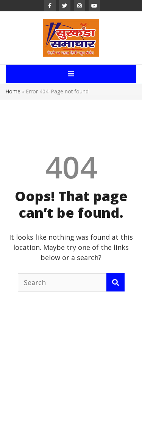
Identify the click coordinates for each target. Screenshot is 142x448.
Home (13, 91)
